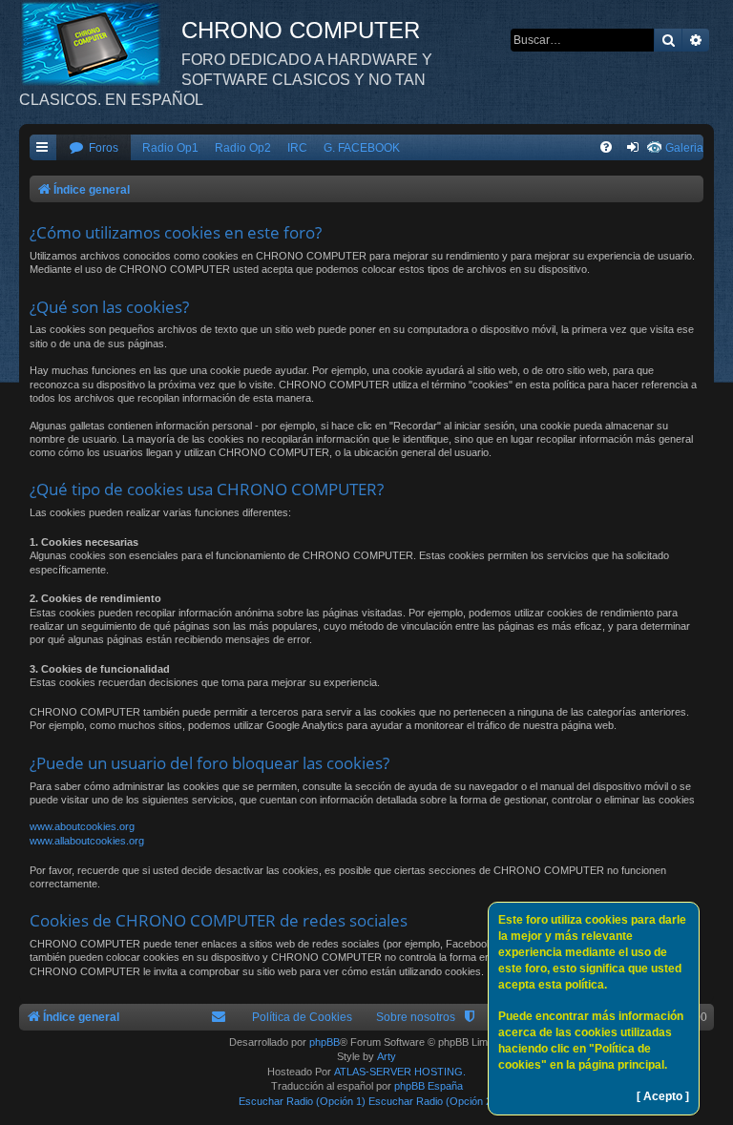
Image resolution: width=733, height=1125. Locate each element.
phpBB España (428, 1086)
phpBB (324, 1042)
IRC (297, 148)
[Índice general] (100, 43)
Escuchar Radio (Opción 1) (302, 1101)
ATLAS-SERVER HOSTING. (400, 1071)
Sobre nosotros (415, 1017)
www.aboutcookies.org (82, 826)
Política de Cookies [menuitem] (302, 1017)
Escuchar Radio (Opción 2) (431, 1101)
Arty (386, 1056)
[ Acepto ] (663, 1096)
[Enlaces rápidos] (43, 148)
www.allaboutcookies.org (87, 840)
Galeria (684, 148)
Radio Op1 (170, 148)
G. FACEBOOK (362, 148)
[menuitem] (93, 148)
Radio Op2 (243, 148)
